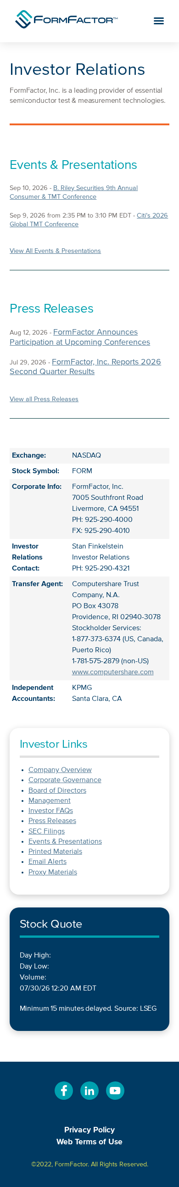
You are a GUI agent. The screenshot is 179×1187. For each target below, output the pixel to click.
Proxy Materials (52, 872)
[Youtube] (115, 1100)
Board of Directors (57, 791)
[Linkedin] (89, 1100)
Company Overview (60, 770)
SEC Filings (46, 831)
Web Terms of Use (89, 1142)
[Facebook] (64, 1100)
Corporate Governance (64, 780)
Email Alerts (47, 862)
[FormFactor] (66, 21)
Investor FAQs (50, 811)
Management (49, 801)
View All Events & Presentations (55, 251)
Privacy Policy (89, 1130)
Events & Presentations (65, 841)
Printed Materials (55, 852)
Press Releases (52, 821)
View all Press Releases (44, 399)
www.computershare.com (113, 672)
